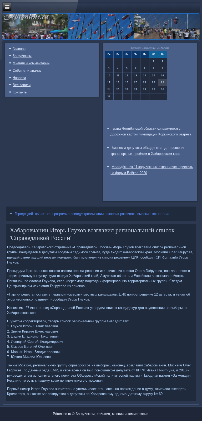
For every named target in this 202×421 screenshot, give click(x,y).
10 (108, 75)
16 (162, 75)
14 (144, 75)
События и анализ (27, 70)
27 (135, 89)
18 (117, 82)
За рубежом (22, 56)
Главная (19, 49)
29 (153, 89)
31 (108, 96)
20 (135, 82)
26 (126, 89)
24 (108, 89)
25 (117, 89)
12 (126, 75)
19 (126, 82)
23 (162, 82)
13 (135, 75)
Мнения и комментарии (31, 63)
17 (108, 82)
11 (118, 75)
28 (144, 89)
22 (153, 82)
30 (162, 89)
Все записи (22, 85)
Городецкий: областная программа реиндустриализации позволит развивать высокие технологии (92, 214)
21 (144, 82)
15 (153, 75)
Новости (19, 78)
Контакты (20, 92)
